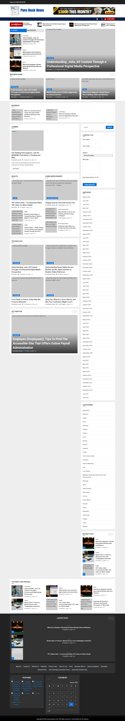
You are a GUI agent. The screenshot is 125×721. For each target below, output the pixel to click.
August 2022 (86, 357)
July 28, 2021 (63, 118)
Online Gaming (87, 488)
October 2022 (87, 349)
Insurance (85, 460)
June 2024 (86, 286)
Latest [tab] (14, 30)
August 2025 (86, 234)
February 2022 (87, 375)
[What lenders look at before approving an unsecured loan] (15, 39)
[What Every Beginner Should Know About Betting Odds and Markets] (15, 53)
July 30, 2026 (98, 607)
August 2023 (86, 319)
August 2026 (86, 197)
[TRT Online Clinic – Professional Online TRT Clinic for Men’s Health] (27, 190)
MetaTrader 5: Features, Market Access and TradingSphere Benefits (33, 66)
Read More (16, 168)
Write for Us (35, 666)
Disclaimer (104, 666)
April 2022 (86, 368)
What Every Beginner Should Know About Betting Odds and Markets (32, 53)
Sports (85, 507)
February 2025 (87, 256)
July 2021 (86, 394)
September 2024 (88, 275)
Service (85, 496)
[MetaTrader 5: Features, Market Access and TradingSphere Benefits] (15, 66)
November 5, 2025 (64, 205)
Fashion (85, 429)
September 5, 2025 (65, 218)
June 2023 (86, 327)
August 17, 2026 (28, 70)
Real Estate (86, 492)
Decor (84, 422)
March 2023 (86, 338)
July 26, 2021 (30, 351)
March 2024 (86, 297)
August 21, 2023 (29, 160)
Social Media (86, 500)
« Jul (48, 711)
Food (84, 437)
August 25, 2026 (60, 69)
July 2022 (86, 360)
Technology (50, 58)
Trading (85, 519)
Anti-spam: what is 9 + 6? (91, 177)
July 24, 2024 (29, 118)
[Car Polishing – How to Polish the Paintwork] (44, 334)
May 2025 (86, 245)
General (85, 444)
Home (71, 666)
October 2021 (87, 386)
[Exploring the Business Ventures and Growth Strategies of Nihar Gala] (86, 604)
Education (85, 425)
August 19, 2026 (28, 57)
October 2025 (87, 227)
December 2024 (87, 264)
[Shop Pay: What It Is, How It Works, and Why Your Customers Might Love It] (61, 287)
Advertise (44, 666)
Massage (85, 481)
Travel (84, 523)
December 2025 (87, 219)
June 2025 (86, 241)
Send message (90, 185)
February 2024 (87, 301)
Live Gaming (86, 471)
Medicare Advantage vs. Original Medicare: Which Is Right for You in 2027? (33, 216)
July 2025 (86, 238)
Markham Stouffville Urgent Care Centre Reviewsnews (94, 476)
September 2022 (88, 353)
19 (58, 700)
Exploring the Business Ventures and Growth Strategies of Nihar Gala (101, 603)
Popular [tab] (32, 30)
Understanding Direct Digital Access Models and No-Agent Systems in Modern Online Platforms (59, 269)
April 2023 (86, 334)
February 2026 (87, 212)
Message (86, 159)
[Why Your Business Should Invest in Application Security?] (52, 115)
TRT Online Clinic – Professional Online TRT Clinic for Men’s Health (103, 556)
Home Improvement (52, 198)
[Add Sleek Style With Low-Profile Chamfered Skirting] (51, 227)
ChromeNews (76, 719)
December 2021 (87, 379)
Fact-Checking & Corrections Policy (59, 669)
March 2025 (86, 253)
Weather (85, 526)
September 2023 (88, 316)
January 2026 (87, 215)
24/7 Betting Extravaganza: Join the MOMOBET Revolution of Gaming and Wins (25, 155)
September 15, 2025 (64, 304)
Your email (86, 146)
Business (85, 414)
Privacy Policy (53, 666)
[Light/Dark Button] (98, 19)
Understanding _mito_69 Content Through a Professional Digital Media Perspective (25, 269)
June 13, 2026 (29, 233)
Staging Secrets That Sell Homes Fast (60, 203)
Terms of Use (63, 666)
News (24, 49)
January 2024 (87, 305)
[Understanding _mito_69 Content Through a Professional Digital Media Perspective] (80, 50)
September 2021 (88, 390)
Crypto (85, 418)
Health (15, 198)
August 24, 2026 (28, 43)
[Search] (102, 19)
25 (54, 704)
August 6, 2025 (64, 230)
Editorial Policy (42, 669)
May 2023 (86, 331)
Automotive (16, 343)
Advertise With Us (80, 666)
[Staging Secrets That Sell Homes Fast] (61, 190)
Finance (24, 36)
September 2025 (88, 230)
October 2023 (87, 312)
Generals (85, 448)
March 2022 (86, 371)
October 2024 (87, 271)
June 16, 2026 (62, 274)
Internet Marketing (88, 463)
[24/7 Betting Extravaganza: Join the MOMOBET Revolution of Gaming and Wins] (27, 140)
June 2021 (86, 397)
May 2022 (86, 364)
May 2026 (86, 208)
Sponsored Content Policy (79, 669)
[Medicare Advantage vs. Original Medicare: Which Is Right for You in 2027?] (17, 216)
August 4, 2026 (25, 207)
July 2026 (86, 201)
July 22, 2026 (29, 220)
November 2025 (87, 223)
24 (49, 704)
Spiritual (85, 504)
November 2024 (87, 267)
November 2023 (87, 308)
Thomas (50, 69)
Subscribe (110, 19)
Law (84, 467)
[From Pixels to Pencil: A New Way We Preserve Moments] (27, 287)
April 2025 (86, 249)
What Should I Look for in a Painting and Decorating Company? (66, 214)
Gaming (85, 441)
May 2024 (86, 290)
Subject (85, 153)
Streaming (86, 511)
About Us (18, 666)
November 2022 (87, 345)
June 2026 (86, 204)
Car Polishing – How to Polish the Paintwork (43, 347)
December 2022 (87, 342)
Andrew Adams (17, 160)
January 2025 (87, 260)
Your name (86, 139)
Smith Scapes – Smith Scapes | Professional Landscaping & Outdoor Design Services (33, 229)
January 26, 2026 (30, 304)
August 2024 (86, 279)
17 (49, 700)
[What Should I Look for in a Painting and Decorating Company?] (51, 213)
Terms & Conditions (93, 666)
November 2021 (87, 383)
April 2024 (86, 293)
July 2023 (86, 323)
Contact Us (26, 666)
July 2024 (86, 282)
